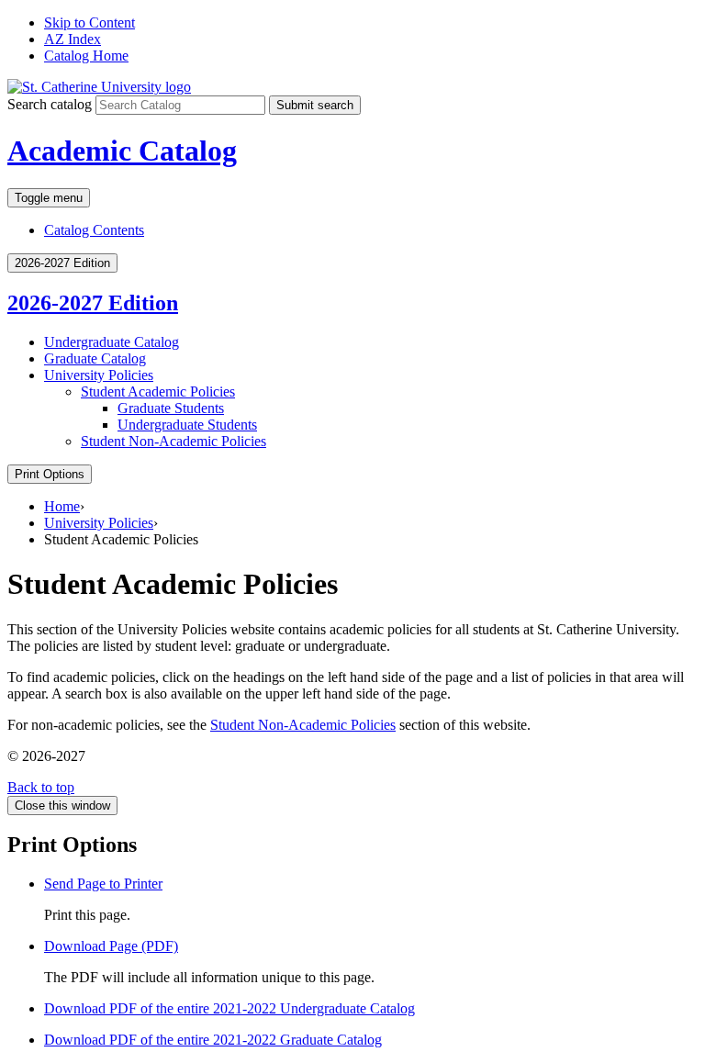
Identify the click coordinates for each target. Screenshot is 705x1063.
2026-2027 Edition (92, 303)
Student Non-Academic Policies (303, 725)
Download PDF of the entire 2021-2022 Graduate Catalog (213, 1039)
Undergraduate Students (187, 424)
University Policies (98, 375)
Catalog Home (86, 55)
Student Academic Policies (158, 391)
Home (62, 506)
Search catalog (49, 104)
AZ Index (72, 39)
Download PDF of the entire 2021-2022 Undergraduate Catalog (229, 1008)
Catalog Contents (94, 230)
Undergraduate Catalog (111, 342)
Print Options (49, 474)
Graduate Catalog (95, 358)
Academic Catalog (122, 150)
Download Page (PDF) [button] (111, 946)
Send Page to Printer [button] (103, 883)
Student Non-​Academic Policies (173, 441)
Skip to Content (89, 22)
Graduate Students (171, 408)
